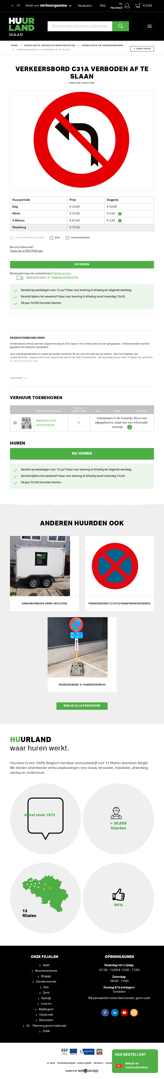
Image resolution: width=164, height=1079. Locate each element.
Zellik (46, 1031)
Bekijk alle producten (82, 706)
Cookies (111, 1063)
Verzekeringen (80, 238)
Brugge (46, 976)
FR (18, 5)
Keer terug (144, 49)
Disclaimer (84, 1063)
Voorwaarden (66, 1063)
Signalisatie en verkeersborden (102, 45)
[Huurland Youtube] (124, 1012)
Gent (46, 992)
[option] (82, 140)
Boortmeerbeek (46, 970)
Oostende (46, 1014)
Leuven (46, 1003)
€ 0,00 (147, 5)
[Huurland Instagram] (134, 1012)
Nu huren (82, 264)
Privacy (99, 1063)
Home (14, 45)
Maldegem (46, 1009)
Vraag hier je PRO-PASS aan (26, 251)
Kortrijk (46, 998)
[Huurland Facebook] (105, 1012)
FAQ (102, 5)
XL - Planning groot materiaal (46, 1025)
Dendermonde (46, 981)
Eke (46, 987)
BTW (57, 238)
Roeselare (46, 1020)
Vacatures (85, 5)
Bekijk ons (46, 5)
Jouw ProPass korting (29, 238)
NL (12, 5)
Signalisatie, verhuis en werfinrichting (49, 45)
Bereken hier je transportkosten (52, 278)
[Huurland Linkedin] (115, 1012)
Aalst (46, 965)
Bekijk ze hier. (62, 273)
